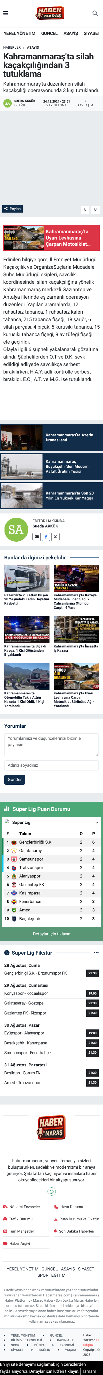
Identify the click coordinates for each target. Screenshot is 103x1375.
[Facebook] (46, 537)
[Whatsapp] (52, 1191)
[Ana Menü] (5, 13)
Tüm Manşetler (21, 1231)
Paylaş (15, 209)
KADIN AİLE (65, 1340)
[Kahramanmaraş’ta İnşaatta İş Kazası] (76, 629)
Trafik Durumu (20, 1219)
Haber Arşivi (20, 1243)
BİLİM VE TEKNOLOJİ (26, 1340)
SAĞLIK (44, 1350)
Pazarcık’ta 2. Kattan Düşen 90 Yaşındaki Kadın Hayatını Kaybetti (26, 599)
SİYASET (92, 33)
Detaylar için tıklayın (51, 933)
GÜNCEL (49, 33)
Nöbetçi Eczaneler (25, 1207)
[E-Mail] (36, 537)
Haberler (12, 47)
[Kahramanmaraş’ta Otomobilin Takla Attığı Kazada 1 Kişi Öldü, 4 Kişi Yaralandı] (27, 676)
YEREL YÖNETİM (19, 33)
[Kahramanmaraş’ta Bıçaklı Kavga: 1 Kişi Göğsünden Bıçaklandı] (27, 629)
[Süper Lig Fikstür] (96, 952)
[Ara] (95, 13)
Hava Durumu (71, 1207)
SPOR (43, 1275)
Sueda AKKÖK (45, 526)
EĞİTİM (58, 1275)
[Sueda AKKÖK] (16, 529)
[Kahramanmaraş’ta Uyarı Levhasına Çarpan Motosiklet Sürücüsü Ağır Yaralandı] (76, 676)
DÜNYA (39, 1345)
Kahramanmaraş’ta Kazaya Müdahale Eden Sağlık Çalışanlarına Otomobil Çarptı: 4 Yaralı (75, 601)
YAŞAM (70, 1350)
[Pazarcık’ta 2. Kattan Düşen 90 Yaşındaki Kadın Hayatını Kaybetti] (27, 578)
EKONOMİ (66, 1345)
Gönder (15, 779)
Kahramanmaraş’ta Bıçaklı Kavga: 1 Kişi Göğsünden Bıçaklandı (25, 650)
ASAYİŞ (71, 33)
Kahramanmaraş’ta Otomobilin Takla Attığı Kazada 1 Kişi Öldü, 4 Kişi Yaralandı (24, 699)
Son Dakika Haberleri (76, 1231)
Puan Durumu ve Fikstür (79, 1219)
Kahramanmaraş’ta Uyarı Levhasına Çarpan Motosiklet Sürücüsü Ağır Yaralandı (74, 699)
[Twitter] (55, 537)
